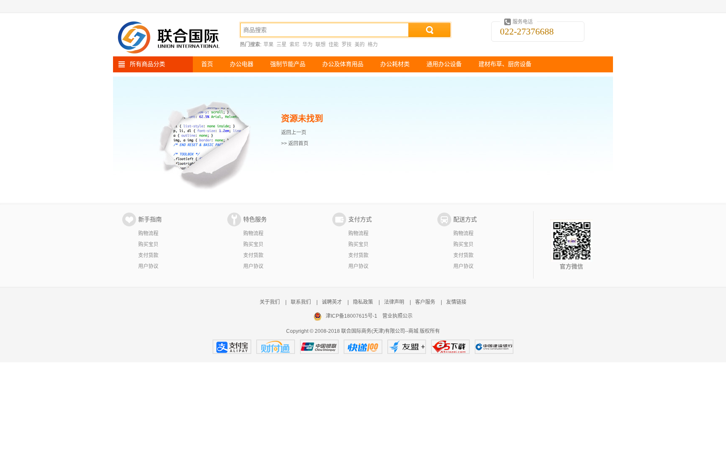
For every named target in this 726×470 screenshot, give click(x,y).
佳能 (334, 45)
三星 (281, 45)
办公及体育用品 (342, 64)
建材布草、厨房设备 (505, 64)
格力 (373, 45)
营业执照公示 (397, 316)
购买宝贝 (148, 244)
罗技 (347, 45)
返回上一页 (293, 132)
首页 (207, 64)
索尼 (294, 45)
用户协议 (148, 266)
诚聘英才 (332, 302)
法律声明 (394, 302)
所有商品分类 (147, 64)
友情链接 (456, 302)
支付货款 (148, 255)
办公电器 (241, 64)
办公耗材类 (395, 64)
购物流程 (148, 233)
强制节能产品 (287, 64)
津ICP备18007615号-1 (351, 316)
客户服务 (425, 302)
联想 (321, 45)
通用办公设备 (444, 64)
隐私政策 (363, 302)
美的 (360, 45)
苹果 (268, 45)
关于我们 (270, 302)
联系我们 (301, 302)
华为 (307, 45)
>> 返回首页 (294, 143)
